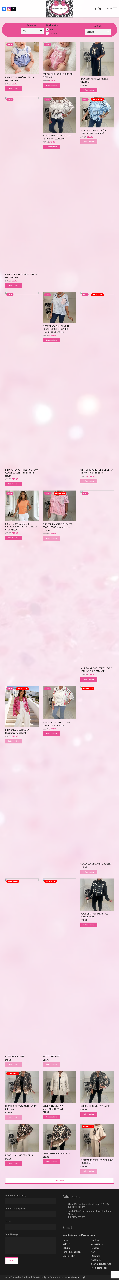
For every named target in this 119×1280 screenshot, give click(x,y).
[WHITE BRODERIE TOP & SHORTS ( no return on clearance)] (97, 379)
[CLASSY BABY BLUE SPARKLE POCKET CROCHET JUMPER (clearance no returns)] (59, 307)
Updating (95, 1256)
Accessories (97, 1244)
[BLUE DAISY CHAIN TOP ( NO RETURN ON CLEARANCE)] (97, 112)
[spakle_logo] (59, 8)
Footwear (95, 1248)
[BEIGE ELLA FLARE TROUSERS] (22, 1138)
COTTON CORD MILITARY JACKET (95, 1106)
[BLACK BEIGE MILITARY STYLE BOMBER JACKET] (97, 894)
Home (65, 1240)
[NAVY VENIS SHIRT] (59, 965)
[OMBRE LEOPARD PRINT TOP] (59, 1137)
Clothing (95, 1240)
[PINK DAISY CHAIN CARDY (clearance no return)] (22, 706)
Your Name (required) (15, 1195)
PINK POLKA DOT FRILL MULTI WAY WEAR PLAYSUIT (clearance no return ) (21, 473)
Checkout (96, 1260)
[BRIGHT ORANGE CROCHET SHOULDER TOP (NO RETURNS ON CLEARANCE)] (22, 506)
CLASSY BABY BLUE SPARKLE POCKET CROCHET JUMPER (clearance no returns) (56, 329)
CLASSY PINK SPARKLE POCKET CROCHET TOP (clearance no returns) (57, 527)
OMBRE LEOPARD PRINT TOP (56, 1153)
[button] (95, 9)
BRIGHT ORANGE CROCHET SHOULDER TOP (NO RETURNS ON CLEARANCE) (21, 527)
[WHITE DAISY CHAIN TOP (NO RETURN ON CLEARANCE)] (59, 115)
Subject (8, 1221)
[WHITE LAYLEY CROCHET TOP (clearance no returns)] (59, 702)
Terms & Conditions (72, 1252)
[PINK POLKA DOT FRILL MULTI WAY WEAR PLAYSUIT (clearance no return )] (22, 379)
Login (83, 1277)
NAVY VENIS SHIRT (51, 1056)
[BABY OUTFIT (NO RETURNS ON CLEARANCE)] (59, 56)
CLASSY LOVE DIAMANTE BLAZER (95, 864)
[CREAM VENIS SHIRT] (22, 965)
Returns (66, 1248)
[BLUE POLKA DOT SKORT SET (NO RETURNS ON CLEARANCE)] (97, 578)
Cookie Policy (69, 1256)
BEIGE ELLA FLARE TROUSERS (19, 1155)
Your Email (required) (15, 1208)
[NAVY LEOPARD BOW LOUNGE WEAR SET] (97, 59)
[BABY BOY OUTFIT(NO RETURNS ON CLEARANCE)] (22, 58)
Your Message (11, 1234)
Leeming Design (71, 1277)
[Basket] (99, 9)
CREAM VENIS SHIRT (14, 1056)
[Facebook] (4, 9)
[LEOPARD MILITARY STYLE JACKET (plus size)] (22, 1087)
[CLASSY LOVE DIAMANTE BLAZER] (97, 773)
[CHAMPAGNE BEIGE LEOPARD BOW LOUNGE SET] (97, 1140)
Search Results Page (101, 1264)
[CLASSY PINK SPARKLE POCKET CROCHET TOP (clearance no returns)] (59, 506)
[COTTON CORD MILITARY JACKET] (97, 1087)
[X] (13, 9)
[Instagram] (9, 9)
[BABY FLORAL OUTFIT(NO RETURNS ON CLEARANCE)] (22, 184)
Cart (93, 1252)
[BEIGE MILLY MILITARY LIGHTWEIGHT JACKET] (59, 1087)
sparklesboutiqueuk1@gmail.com (79, 1235)
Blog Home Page (99, 1268)
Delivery (66, 1244)
